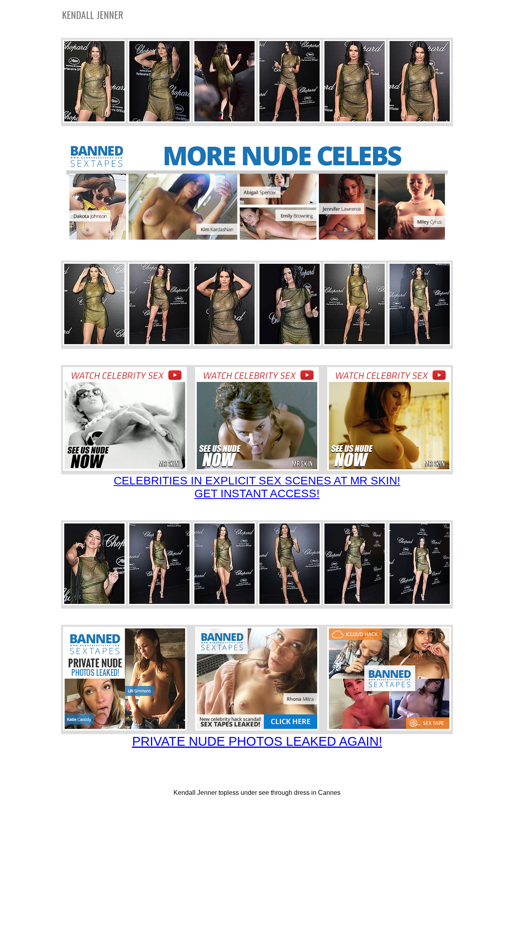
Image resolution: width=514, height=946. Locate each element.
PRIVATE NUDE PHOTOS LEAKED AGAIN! (257, 741)
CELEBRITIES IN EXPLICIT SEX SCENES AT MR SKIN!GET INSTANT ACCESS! (257, 487)
